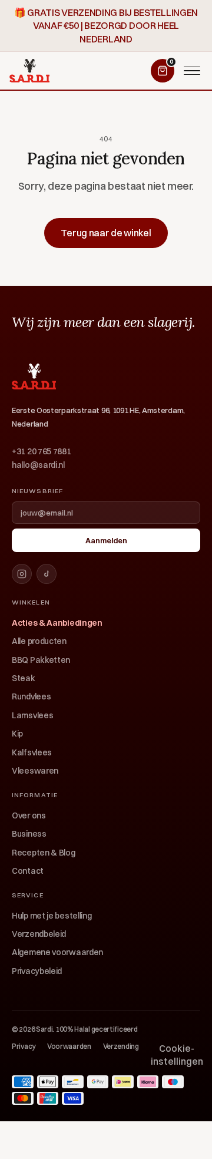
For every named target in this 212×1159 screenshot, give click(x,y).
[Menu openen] (192, 70)
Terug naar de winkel (106, 233)
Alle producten (39, 641)
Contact (28, 871)
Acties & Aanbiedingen (57, 623)
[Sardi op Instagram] (22, 574)
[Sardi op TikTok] (47, 574)
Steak (23, 678)
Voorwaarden (69, 1046)
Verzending (121, 1046)
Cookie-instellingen (177, 1054)
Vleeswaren (35, 770)
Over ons (29, 815)
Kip (17, 733)
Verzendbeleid (39, 934)
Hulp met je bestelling (51, 915)
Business (29, 833)
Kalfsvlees (32, 752)
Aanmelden (106, 540)
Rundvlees (31, 696)
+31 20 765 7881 (41, 451)
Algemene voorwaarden (57, 952)
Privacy (23, 1046)
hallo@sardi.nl (38, 465)
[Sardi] (29, 70)
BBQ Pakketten (41, 660)
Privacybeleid (37, 971)
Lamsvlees (32, 715)
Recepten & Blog (43, 852)
